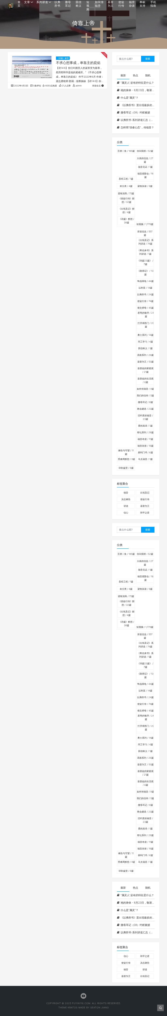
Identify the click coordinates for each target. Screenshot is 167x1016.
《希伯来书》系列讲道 (145, 252)
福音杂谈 (145, 445)
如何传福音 (145, 388)
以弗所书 (145, 294)
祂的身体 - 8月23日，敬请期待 (137, 90)
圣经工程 (126, 178)
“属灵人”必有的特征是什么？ (137, 82)
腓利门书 (145, 452)
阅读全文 (96, 85)
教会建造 (145, 408)
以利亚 (145, 287)
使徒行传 (145, 301)
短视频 (145, 224)
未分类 (126, 186)
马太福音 (145, 459)
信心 (126, 512)
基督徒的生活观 (145, 380)
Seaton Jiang (99, 1007)
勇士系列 (145, 335)
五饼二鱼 (126, 151)
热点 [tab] (135, 75)
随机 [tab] (148, 75)
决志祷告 (125, 499)
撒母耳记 (145, 402)
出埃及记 (144, 492)
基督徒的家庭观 (145, 370)
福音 (126, 492)
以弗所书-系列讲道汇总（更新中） (137, 120)
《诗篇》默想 (63, 58)
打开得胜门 (146, 325)
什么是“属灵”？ (129, 97)
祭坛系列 (145, 432)
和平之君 (144, 512)
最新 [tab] (123, 75)
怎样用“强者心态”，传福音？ (137, 127)
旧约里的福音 (145, 417)
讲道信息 (144, 233)
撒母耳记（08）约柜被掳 (135, 112)
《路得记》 (145, 272)
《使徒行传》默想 (127, 200)
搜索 (147, 58)
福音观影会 (145, 175)
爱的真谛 (145, 425)
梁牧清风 (126, 193)
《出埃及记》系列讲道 (145, 242)
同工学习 (145, 341)
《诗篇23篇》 (145, 262)
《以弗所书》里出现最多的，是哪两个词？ (137, 105)
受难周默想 (126, 459)
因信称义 (145, 348)
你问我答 (145, 151)
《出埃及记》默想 (127, 210)
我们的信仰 (145, 395)
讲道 (126, 506)
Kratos (73, 1007)
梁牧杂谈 (144, 186)
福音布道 (145, 439)
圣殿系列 (145, 355)
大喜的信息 (145, 160)
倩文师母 (145, 307)
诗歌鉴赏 (126, 467)
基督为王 (145, 361)
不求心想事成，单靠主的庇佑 (78, 63)
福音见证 (145, 166)
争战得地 (145, 281)
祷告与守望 (126, 452)
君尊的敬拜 (146, 314)
